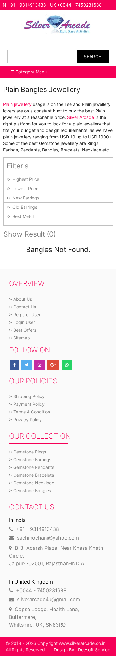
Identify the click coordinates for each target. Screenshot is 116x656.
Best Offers (24, 330)
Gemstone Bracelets (33, 475)
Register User (26, 314)
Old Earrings (23, 207)
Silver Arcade (80, 117)
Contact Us (24, 306)
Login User (23, 322)
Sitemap (21, 337)
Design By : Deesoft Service (82, 649)
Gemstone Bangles (31, 490)
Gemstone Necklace (33, 482)
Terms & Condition (31, 411)
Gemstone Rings (29, 451)
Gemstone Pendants (33, 467)
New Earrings (24, 197)
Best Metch (22, 216)
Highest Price (24, 179)
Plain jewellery (17, 104)
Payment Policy (28, 404)
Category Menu (30, 71)
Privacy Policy (27, 419)
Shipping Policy (28, 396)
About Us (22, 299)
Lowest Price (24, 188)
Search (93, 56)
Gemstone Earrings (31, 459)
